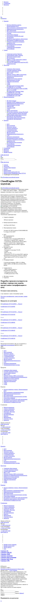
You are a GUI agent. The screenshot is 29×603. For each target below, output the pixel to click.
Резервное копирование (13, 136)
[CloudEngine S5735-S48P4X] (11, 319)
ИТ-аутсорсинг (11, 58)
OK (2, 346)
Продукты (6, 65)
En (1, 17)
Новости (6, 416)
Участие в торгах (8, 418)
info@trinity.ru (4, 434)
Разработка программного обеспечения (17, 39)
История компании (9, 414)
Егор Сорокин (13, 570)
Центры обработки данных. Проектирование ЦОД (14, 25)
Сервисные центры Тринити (14, 54)
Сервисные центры (9, 410)
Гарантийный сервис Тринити (15, 55)
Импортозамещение (9, 97)
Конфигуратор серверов (10, 544)
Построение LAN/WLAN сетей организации (15, 399)
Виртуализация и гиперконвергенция (17, 27)
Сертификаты (7, 413)
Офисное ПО (10, 106)
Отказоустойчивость (12, 128)
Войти (2, 595)
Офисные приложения (13, 81)
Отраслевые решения (12, 34)
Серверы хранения (7, 556)
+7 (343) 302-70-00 (5, 432)
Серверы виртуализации (8, 557)
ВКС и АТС (10, 73)
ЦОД (8, 124)
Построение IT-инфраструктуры (15, 40)
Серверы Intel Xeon (7, 559)
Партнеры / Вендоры (9, 411)
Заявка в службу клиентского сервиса (17, 59)
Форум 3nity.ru (7, 547)
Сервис (6, 50)
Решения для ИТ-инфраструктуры (16, 102)
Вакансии (6, 149)
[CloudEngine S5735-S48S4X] (11, 327)
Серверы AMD (5, 554)
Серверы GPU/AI (6, 552)
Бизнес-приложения (12, 110)
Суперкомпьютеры (12, 129)
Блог (5, 548)
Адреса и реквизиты (9, 409)
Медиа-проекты (11, 132)
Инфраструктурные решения (14, 78)
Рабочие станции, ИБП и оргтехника (16, 74)
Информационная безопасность (15, 29)
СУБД (8, 83)
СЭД (8, 135)
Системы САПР (11, 107)
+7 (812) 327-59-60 (5, 429)
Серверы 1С (4, 551)
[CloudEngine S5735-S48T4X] (11, 335)
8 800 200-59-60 (5, 155)
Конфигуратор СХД (9, 546)
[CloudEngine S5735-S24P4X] (11, 304)
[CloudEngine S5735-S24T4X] (11, 312)
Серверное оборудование (13, 69)
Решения (6, 21)
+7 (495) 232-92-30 (5, 427)
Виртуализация (11, 125)
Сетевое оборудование (13, 71)
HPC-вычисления (11, 30)
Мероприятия (7, 417)
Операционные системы (13, 80)
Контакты (6, 4)
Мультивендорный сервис (14, 56)
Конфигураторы (8, 152)
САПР (8, 84)
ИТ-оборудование (11, 100)
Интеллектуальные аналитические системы (15, 396)
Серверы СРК (5, 560)
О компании (7, 3)
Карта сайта (21, 569)
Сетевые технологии (12, 131)
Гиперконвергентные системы (15, 138)
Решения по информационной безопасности (15, 377)
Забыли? (21, 593)
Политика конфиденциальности (9, 569)
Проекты (6, 2)
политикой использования (8, 345)
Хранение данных (11, 127)
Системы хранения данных (14, 70)
